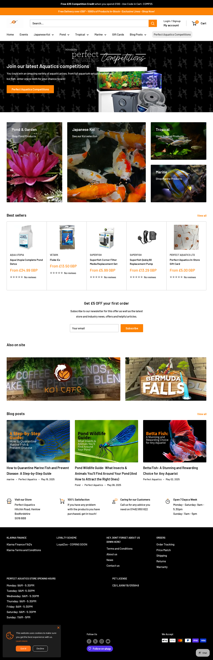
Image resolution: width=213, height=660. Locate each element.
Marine (99, 34)
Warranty (162, 566)
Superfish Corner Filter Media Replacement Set (103, 261)
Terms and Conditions (119, 548)
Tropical (80, 34)
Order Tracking (165, 544)
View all (202, 215)
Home (10, 34)
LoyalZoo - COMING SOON (72, 544)
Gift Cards (118, 34)
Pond (63, 34)
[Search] (153, 23)
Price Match (163, 550)
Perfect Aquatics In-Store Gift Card (185, 261)
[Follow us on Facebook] (89, 640)
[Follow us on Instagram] (101, 640)
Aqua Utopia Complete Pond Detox (26, 261)
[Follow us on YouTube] (108, 640)
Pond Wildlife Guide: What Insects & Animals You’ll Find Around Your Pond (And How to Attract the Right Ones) (106, 473)
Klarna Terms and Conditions (24, 550)
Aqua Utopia (17, 254)
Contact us (112, 565)
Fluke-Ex (55, 259)
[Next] (206, 256)
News (109, 559)
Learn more (21, 640)
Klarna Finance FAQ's (19, 544)
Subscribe (132, 328)
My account (171, 25)
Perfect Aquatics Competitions (172, 34)
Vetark (54, 254)
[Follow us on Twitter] (95, 640)
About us (111, 554)
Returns (161, 561)
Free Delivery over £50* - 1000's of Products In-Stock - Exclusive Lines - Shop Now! (106, 11)
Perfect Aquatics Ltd (182, 254)
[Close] (58, 627)
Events (24, 34)
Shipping (161, 555)
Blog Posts (136, 34)
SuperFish (96, 254)
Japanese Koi (42, 34)
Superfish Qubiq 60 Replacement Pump (141, 261)
